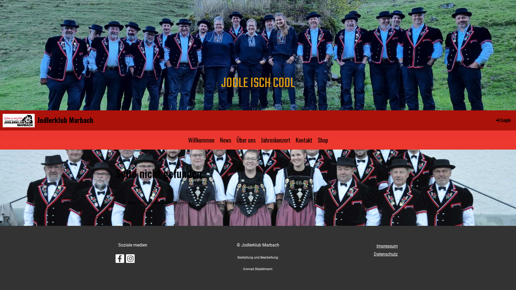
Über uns (246, 140)
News (225, 140)
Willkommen (201, 140)
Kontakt (304, 140)
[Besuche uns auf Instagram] (130, 260)
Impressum (387, 246)
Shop (323, 140)
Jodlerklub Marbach (65, 120)
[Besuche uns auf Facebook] (120, 260)
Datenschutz (386, 254)
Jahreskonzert (275, 140)
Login (506, 120)
